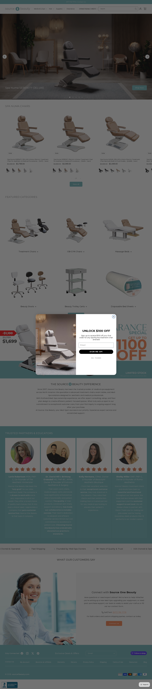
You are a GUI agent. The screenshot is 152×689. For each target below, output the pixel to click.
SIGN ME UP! (96, 352)
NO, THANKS (96, 358)
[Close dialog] (113, 316)
